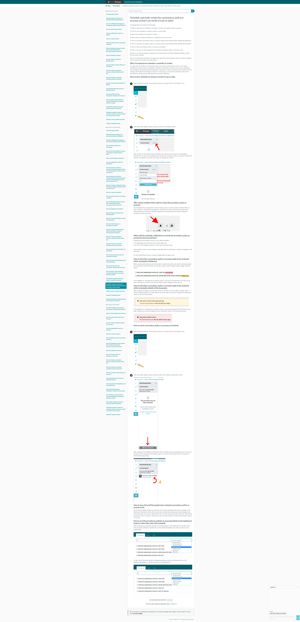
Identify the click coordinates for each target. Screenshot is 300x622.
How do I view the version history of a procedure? (115, 250)
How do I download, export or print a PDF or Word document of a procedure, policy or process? (115, 50)
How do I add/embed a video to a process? (114, 329)
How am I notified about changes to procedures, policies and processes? (116, 24)
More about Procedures (112, 127)
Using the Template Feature (113, 123)
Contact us (174, 603)
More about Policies (111, 11)
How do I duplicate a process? (114, 350)
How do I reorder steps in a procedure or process (113, 224)
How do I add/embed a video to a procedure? (114, 163)
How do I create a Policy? (112, 38)
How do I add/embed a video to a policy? (114, 34)
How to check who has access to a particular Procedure (115, 255)
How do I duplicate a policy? (113, 55)
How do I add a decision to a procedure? (113, 146)
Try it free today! (137, 613)
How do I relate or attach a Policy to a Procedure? (115, 65)
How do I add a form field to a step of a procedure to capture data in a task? (115, 152)
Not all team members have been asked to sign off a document (114, 107)
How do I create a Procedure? (113, 192)
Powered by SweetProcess (187, 619)
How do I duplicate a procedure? (114, 209)
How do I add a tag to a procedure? (115, 158)
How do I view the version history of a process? (115, 373)
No (171, 600)
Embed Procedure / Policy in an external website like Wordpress (114, 19)
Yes (168, 600)
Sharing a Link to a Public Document (115, 119)
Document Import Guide (112, 14)
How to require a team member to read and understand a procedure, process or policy (115, 101)
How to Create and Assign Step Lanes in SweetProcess (116, 261)
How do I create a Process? (113, 334)
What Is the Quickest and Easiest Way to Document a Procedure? (116, 299)
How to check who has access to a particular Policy (115, 89)
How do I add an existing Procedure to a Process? (115, 323)
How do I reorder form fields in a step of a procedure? (115, 219)
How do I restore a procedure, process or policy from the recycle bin (115, 72)
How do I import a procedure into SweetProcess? (114, 213)
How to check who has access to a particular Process (115, 379)
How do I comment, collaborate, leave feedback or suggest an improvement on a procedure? (116, 187)
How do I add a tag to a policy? (114, 29)
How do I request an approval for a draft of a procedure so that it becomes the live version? (115, 231)
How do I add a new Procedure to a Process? (115, 318)
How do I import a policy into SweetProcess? (113, 60)
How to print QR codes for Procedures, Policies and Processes (115, 94)
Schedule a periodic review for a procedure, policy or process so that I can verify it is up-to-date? (116, 114)
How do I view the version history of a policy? (115, 83)
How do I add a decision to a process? (116, 313)
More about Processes (112, 304)
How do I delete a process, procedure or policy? (116, 43)
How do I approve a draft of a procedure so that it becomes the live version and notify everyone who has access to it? (115, 170)
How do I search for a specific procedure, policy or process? (114, 78)
